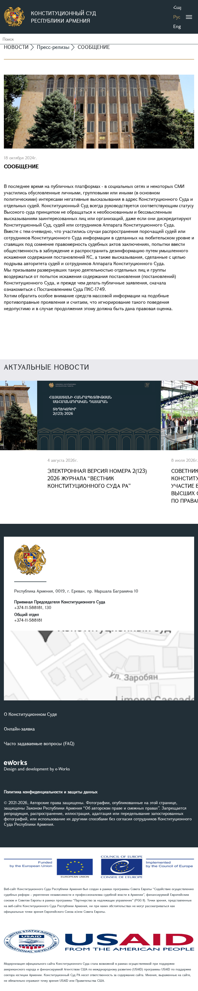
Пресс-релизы (53, 47)
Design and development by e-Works (37, 768)
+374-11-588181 (28, 607)
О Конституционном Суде (30, 714)
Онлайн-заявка (19, 729)
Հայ (177, 7)
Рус (176, 17)
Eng (177, 26)
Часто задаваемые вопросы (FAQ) (39, 743)
